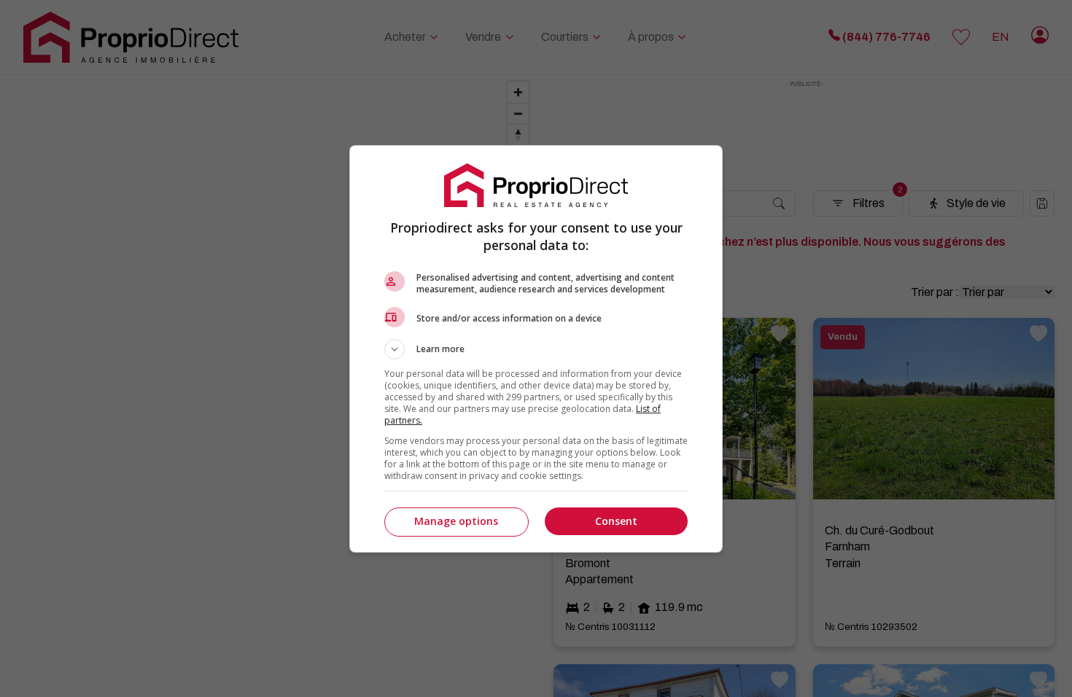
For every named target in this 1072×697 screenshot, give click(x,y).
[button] (536, 349)
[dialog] (536, 349)
